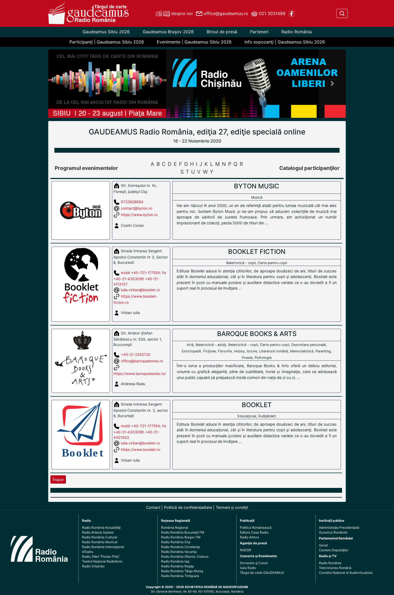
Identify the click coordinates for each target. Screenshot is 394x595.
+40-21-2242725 (135, 354)
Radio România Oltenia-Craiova (185, 556)
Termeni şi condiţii (232, 507)
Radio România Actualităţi (101, 527)
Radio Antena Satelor (98, 532)
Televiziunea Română (335, 568)
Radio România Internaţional (103, 547)
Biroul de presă (222, 31)
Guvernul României (333, 532)
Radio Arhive (249, 537)
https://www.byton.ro (139, 214)
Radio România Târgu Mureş (182, 571)
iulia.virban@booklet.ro (140, 290)
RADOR (245, 550)
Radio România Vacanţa (179, 552)
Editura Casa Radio (254, 532)
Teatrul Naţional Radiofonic (102, 561)
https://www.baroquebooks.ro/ (139, 373)
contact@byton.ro (136, 208)
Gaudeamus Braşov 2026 (168, 31)
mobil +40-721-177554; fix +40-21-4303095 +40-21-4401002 (139, 432)
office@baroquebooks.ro (142, 361)
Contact (153, 507)
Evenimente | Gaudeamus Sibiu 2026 (194, 42)
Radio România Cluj (175, 542)
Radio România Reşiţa (177, 566)
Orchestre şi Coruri (254, 563)
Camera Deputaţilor (333, 550)
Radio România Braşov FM (180, 537)
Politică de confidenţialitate (188, 507)
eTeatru (87, 552)
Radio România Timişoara (180, 576)
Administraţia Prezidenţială (339, 527)
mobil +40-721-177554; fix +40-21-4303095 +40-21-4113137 (139, 278)
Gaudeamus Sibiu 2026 (106, 31)
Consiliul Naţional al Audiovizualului (346, 573)
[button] (179, 83)
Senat (323, 545)
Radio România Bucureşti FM (182, 532)
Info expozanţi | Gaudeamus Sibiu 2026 (284, 42)
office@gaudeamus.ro (225, 13)
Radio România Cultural (99, 537)
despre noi (181, 13)
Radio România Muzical (99, 542)
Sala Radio (248, 568)
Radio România (296, 31)
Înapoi (58, 479)
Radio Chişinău (93, 566)
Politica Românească (256, 527)
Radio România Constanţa (180, 547)
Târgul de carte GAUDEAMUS (262, 573)
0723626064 (132, 201)
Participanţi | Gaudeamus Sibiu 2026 (106, 42)
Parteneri (259, 31)
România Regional (174, 527)
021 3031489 (271, 13)
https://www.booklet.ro (140, 449)
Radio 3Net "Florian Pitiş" (101, 556)
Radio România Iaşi (175, 561)
